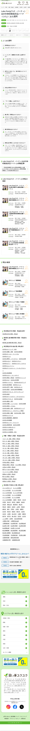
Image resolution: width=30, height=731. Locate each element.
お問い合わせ (6, 716)
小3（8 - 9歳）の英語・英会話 (10, 453)
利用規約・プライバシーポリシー (12, 718)
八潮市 (9, 514)
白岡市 (11, 518)
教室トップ (3, 35)
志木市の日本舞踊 (7, 420)
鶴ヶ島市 (14, 516)
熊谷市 (19, 500)
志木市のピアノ (6, 363)
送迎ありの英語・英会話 (8, 481)
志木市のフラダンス (7, 399)
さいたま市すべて (7, 488)
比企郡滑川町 (14, 523)
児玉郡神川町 (14, 535)
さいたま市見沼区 (7, 492)
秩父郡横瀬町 (6, 530)
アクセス (26, 35)
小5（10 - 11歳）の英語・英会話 (11, 457)
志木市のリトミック (20, 377)
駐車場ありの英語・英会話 (9, 479)
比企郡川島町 (14, 526)
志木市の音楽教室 (7, 373)
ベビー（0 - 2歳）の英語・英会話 (11, 439)
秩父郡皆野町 (14, 530)
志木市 (4, 511)
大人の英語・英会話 (20, 464)
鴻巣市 (9, 507)
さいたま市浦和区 (16, 495)
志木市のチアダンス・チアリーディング (13, 392)
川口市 (24, 500)
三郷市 (19, 514)
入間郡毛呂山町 (15, 521)
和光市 (9, 511)
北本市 (4, 514)
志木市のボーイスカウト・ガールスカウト (13, 396)
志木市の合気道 (18, 399)
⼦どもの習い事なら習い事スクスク (15, 722)
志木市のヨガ (6, 380)
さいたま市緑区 (16, 497)
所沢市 (13, 502)
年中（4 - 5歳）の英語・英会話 (10, 443)
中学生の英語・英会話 (8, 462)
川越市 (14, 500)
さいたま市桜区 (6, 495)
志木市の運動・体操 (7, 351)
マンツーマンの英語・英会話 (10, 472)
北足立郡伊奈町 (18, 518)
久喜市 (23, 511)
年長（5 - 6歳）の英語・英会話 (10, 446)
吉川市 (24, 516)
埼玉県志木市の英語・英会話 (10, 334)
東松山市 (9, 504)
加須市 (23, 502)
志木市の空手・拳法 (7, 387)
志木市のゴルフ (6, 361)
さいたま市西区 (17, 488)
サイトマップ (23, 716)
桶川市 (18, 511)
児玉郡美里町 (6, 535)
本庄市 (4, 504)
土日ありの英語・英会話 (8, 467)
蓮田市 (24, 514)
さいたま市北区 (6, 490)
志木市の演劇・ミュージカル (10, 403)
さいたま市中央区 (17, 492)
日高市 (19, 516)
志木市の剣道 (6, 394)
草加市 (23, 507)
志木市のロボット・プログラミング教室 (13, 410)
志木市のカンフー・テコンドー (10, 422)
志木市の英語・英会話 (8, 377)
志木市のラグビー (16, 361)
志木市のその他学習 (7, 429)
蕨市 (8, 509)
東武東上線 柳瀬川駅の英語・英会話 (12, 342)
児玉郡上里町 (22, 535)
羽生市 (4, 507)
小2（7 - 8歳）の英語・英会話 (10, 450)
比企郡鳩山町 (6, 528)
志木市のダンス (18, 387)
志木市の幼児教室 (7, 384)
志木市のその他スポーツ (8, 427)
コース (11, 35)
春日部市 (15, 504)
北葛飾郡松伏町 (16, 540)
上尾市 (18, 507)
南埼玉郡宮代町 (15, 537)
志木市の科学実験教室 (16, 389)
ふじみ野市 (5, 518)
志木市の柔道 (6, 389)
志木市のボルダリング (20, 382)
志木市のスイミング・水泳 (9, 349)
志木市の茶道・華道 (19, 413)
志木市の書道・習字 (7, 401)
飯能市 (18, 502)
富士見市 (14, 514)
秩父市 (9, 502)
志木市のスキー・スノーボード (10, 375)
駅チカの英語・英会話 (8, 476)
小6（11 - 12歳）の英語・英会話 (11, 460)
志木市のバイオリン (7, 382)
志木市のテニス (6, 356)
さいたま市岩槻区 (7, 500)
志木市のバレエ (17, 384)
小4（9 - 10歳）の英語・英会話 (10, 455)
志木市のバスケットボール (19, 363)
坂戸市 (4, 516)
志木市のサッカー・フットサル (10, 354)
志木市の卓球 (22, 359)
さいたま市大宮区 (16, 490)
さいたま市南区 (6, 497)
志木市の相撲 (22, 403)
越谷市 (4, 509)
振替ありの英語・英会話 (8, 474)
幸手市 (9, 516)
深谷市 (13, 507)
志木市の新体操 (18, 351)
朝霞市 (22, 509)
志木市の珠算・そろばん (8, 406)
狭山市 (20, 504)
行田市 (4, 502)
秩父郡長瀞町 (22, 530)
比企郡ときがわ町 (15, 528)
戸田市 (12, 509)
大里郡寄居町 (6, 537)
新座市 (13, 511)
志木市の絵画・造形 (7, 408)
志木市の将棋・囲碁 (7, 413)
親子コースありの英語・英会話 (10, 469)
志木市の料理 (16, 425)
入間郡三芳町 (6, 521)
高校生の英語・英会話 (8, 464)
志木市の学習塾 (15, 380)
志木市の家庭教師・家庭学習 (10, 418)
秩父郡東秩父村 (16, 533)
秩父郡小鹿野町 (6, 533)
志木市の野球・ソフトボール (10, 359)
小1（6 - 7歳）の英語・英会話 (10, 448)
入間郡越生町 (6, 523)
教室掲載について (15, 716)
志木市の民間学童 (7, 425)
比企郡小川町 (6, 526)
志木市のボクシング (19, 408)
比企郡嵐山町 (22, 523)
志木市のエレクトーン (8, 366)
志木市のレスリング (7, 415)
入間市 (17, 509)
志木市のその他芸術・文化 (9, 432)
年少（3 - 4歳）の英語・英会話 (10, 441)
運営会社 (23, 718)
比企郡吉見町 (22, 526)
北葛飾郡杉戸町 (6, 540)
